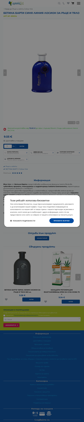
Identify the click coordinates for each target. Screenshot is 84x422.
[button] (22, 221)
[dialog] (42, 211)
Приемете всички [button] (62, 221)
